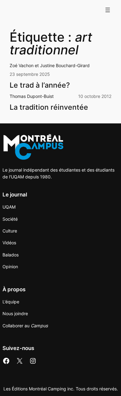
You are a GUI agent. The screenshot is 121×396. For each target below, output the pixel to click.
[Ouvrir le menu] (107, 10)
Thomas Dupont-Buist (32, 96)
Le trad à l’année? (40, 85)
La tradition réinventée (49, 107)
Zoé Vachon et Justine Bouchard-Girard (50, 65)
